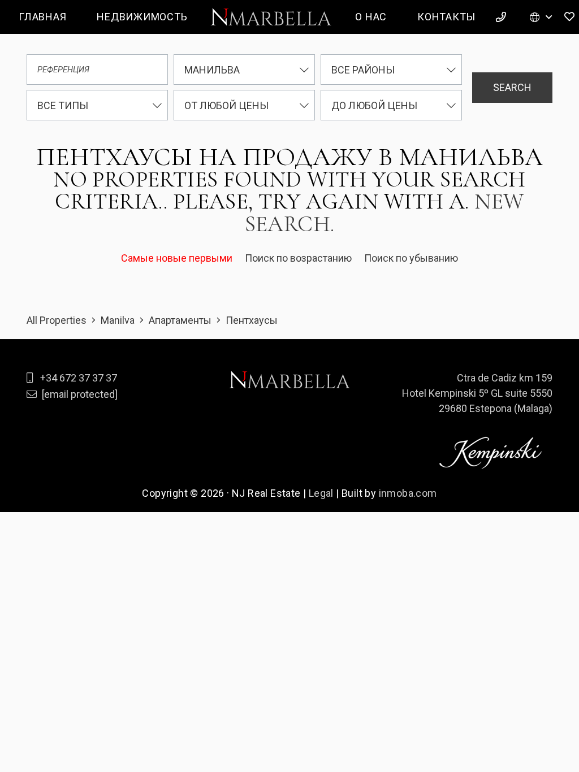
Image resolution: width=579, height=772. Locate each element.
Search (512, 87)
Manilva (118, 320)
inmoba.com (408, 493)
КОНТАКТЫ (446, 17)
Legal (321, 493)
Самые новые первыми (178, 258)
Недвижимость (142, 17)
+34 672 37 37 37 (78, 378)
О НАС (371, 17)
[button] (541, 17)
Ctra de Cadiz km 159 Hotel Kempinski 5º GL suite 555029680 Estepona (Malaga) (477, 393)
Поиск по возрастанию (299, 258)
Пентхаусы (252, 320)
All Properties (57, 320)
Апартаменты (180, 320)
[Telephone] (503, 17)
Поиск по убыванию (411, 258)
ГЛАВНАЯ (42, 17)
